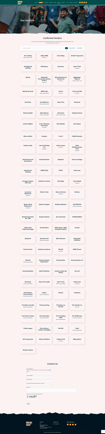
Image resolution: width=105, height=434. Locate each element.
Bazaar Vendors (72, 48)
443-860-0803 (57, 423)
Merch (55, 2)
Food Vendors (79, 48)
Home (36, 2)
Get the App (46, 2)
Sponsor (63, 2)
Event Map (51, 2)
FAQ (67, 2)
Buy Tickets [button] (41, 2)
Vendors (58, 2)
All (66, 48)
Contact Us (75, 2)
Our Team (71, 2)
